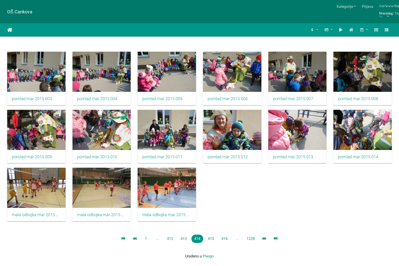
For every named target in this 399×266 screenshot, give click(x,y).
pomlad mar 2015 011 (162, 157)
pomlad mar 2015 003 (32, 98)
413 (184, 238)
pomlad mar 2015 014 (358, 157)
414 (197, 238)
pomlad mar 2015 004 (97, 98)
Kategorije (345, 6)
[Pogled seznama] (386, 30)
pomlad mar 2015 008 (358, 98)
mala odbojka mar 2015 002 (101, 214)
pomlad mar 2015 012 (228, 157)
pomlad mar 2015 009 (32, 157)
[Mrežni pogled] (376, 30)
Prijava (367, 6)
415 (211, 238)
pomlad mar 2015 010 (97, 157)
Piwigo (208, 256)
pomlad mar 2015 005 (162, 98)
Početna (9, 30)
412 (170, 238)
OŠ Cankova (19, 12)
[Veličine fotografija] (328, 30)
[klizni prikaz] (341, 30)
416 (224, 238)
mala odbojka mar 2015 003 (166, 214)
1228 (251, 238)
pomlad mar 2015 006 (228, 98)
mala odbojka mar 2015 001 (36, 214)
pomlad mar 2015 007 (293, 98)
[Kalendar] (364, 30)
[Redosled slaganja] (314, 30)
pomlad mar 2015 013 (293, 157)
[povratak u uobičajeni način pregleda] (351, 30)
